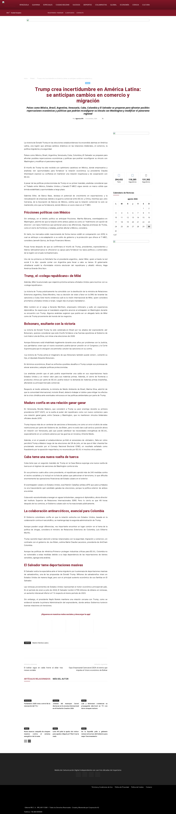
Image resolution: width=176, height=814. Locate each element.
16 (149, 217)
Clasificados (69, 13)
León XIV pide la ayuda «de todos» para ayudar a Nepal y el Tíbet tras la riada (66, 734)
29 (143, 226)
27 (133, 226)
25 (122, 226)
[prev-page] (25, 741)
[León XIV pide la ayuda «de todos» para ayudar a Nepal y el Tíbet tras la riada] (66, 721)
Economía (124, 5)
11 (122, 217)
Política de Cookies (137, 787)
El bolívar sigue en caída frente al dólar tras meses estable (43, 669)
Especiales (47, 5)
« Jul (114, 234)
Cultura (146, 5)
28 (138, 226)
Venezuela (24, 5)
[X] (166, 13)
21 (138, 222)
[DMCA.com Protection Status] (118, 807)
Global (113, 5)
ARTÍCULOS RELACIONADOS (37, 679)
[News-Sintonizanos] (131, 134)
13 (133, 217)
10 (116, 217)
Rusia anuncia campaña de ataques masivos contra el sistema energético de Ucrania (37, 734)
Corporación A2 (94, 807)
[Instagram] (162, 13)
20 (133, 222)
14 (138, 217)
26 (128, 226)
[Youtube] (170, 13)
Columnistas (101, 5)
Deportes (87, 5)
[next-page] (29, 741)
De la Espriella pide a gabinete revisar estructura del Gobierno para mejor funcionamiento (94, 734)
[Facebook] (158, 13)
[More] (138, 124)
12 (128, 217)
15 (143, 217)
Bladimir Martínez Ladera (40, 643)
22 (143, 222)
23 (149, 222)
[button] (171, 5)
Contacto (80, 13)
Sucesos (76, 5)
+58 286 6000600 (36, 812)
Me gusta (119, 174)
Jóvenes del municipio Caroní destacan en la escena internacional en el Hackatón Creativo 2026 (66, 706)
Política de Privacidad (122, 787)
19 (128, 222)
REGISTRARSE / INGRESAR (55, 13)
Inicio (26, 78)
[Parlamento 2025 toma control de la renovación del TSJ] (37, 693)
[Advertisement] (88, 58)
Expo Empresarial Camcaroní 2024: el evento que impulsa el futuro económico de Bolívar (88, 669)
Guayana (36, 5)
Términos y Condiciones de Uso (102, 787)
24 (116, 226)
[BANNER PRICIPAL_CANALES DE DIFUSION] (88, 29)
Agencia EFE (79, 118)
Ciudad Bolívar (62, 5)
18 (122, 222)
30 (149, 226)
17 (116, 222)
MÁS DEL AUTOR (60, 679)
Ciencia (135, 5)
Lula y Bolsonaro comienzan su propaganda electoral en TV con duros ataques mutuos (94, 706)
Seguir (132, 174)
